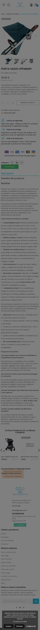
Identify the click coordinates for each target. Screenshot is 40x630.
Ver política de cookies (20, 621)
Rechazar (19, 626)
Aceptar (8, 626)
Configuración (31, 626)
